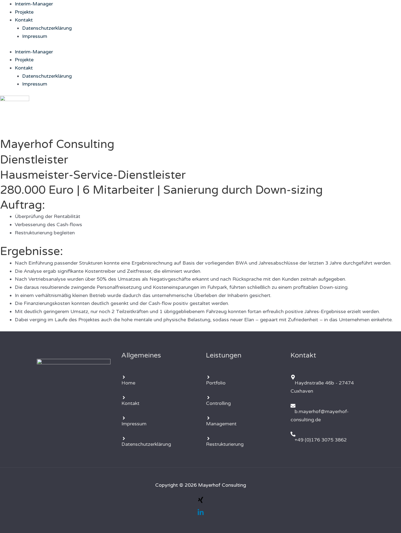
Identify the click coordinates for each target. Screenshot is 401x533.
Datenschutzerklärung (47, 28)
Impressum (34, 36)
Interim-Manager (34, 4)
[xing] (200, 502)
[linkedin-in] (200, 514)
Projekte (24, 12)
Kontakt (24, 20)
